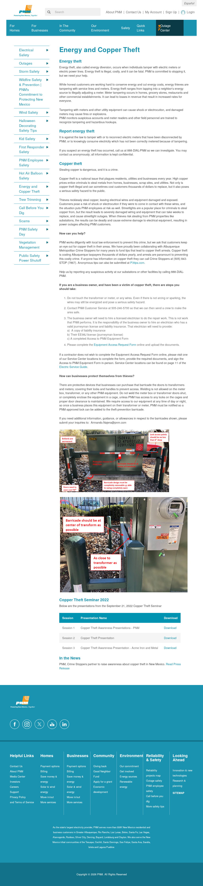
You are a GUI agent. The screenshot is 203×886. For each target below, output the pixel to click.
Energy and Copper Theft (29, 189)
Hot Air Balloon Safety (31, 175)
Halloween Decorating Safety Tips (28, 125)
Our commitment (129, 766)
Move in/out (47, 797)
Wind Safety (28, 112)
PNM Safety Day (28, 231)
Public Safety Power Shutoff (30, 258)
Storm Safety (29, 71)
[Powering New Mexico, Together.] (25, 10)
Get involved (127, 771)
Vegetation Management (29, 245)
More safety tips (155, 806)
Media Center (17, 776)
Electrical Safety (26, 52)
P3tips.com (137, 262)
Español (189, 3)
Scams (24, 220)
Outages (25, 63)
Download (170, 628)
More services (48, 802)
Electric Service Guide (73, 367)
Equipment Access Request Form (115, 344)
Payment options (49, 766)
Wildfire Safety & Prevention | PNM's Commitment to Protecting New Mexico (31, 91)
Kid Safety (27, 138)
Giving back (99, 766)
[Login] (183, 12)
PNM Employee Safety (31, 162)
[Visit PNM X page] (40, 723)
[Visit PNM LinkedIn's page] (65, 723)
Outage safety (154, 780)
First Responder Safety (31, 149)
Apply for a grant (102, 781)
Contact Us (16, 766)
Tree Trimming (30, 199)
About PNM (16, 771)
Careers (14, 787)
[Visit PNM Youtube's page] (53, 723)
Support (14, 792)
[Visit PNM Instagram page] (28, 723)
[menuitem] (17, 28)
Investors (15, 781)
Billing (43, 771)
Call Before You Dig (31, 210)
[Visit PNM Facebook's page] (15, 723)
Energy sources (128, 776)
